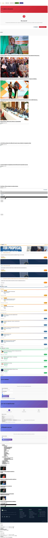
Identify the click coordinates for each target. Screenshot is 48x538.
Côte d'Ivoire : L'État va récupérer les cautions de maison (9, 186)
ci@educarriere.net (42, 514)
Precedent (45, 189)
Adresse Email (4, 436)
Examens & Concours (23, 516)
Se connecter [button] (13, 422)
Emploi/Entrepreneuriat (8, 447)
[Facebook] (2, 517)
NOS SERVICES (4, 463)
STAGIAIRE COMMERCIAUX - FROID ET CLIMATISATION (11, 321)
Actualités (21, 511)
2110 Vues (1, 80)
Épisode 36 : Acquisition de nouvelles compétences (8, 479)
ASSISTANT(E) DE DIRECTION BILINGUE (9, 291)
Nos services (31, 511)
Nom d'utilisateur (5, 388)
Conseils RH (31, 515)
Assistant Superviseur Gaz (7, 334)
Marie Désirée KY (3, 480)
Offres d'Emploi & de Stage (8, 457)
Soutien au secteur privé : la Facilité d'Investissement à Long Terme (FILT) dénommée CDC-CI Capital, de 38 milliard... (18, 78)
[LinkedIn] (5, 517)
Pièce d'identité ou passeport (7, 420)
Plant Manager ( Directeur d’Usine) (9, 306)
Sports (5, 449)
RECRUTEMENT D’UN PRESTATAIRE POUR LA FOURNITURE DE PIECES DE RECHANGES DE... (14, 267)
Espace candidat (31, 516)
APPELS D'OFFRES (5, 460)
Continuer (1, 528)
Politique (5, 452)
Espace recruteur (31, 517)
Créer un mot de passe (12, 535)
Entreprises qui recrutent (8, 459)
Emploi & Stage (22, 512)
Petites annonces (31, 512)
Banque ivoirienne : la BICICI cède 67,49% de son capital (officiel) (10, 121)
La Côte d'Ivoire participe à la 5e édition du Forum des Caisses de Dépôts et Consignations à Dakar (15, 143)
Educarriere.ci (5, 521)
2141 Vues (1, 101)
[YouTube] (7, 517)
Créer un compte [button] (12, 398)
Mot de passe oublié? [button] (6, 397)
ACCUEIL (3, 444)
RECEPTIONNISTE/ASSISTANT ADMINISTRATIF (10, 314)
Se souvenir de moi (7, 394)
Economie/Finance (7, 448)
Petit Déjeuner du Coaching (8, 363)
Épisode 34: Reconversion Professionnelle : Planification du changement (7, 494)
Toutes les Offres (7, 458)
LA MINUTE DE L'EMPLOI (5, 461)
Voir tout (46, 244)
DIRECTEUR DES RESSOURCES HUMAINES (10, 340)
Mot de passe (4, 391)
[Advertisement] (7, 208)
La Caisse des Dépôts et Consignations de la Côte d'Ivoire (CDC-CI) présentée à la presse (14, 164)
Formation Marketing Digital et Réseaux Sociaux (11, 369)
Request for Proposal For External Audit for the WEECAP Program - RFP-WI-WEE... (12, 254)
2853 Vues (1, 187)
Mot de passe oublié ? (3, 529)
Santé (5, 450)
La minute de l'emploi (23, 515)
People (5, 454)
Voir (45, 257)
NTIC (5, 451)
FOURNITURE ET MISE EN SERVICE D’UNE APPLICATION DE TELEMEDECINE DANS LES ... (13, 280)
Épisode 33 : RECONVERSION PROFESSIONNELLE (8, 501)
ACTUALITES (4, 445)
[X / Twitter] (9, 517)
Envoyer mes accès (7, 439)
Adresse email (11, 526)
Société (5, 455)
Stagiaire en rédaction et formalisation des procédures (11, 327)
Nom (3, 415)
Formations (21, 517)
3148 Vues (1, 144)
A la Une (5, 446)
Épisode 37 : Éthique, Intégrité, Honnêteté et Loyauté (7, 472)
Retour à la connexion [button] (5, 441)
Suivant (2, 194)
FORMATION (4, 462)
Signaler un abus (44, 521)
